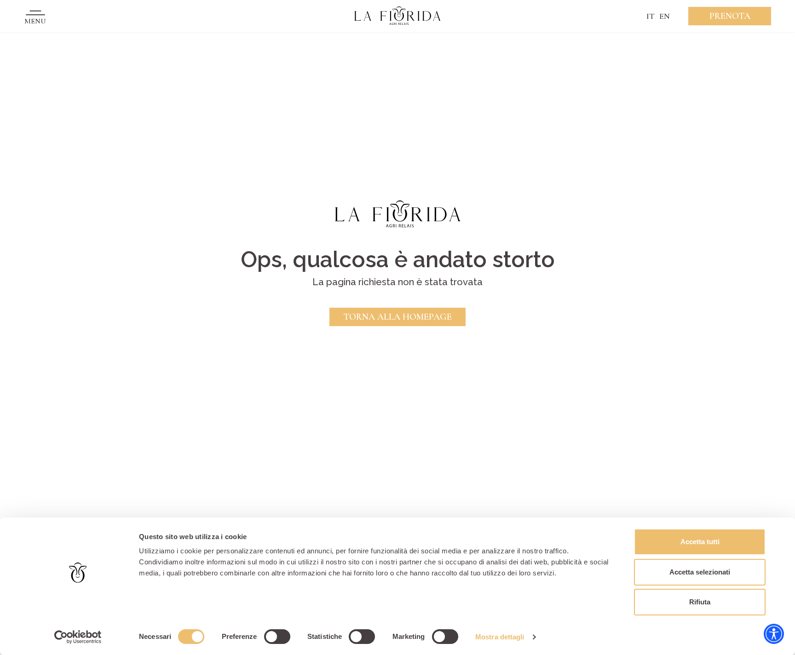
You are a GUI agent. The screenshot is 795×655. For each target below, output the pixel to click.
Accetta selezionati (699, 572)
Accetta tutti (700, 542)
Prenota (729, 16)
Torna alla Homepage (397, 316)
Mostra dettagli (499, 637)
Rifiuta (699, 602)
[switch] (277, 636)
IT (650, 16)
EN (664, 16)
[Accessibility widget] (774, 634)
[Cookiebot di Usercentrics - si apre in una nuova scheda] (78, 637)
